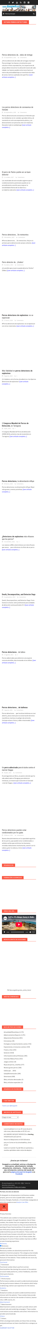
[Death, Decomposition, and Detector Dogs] (19, 574)
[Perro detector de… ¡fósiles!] (19, 256)
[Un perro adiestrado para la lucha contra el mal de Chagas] (19, 747)
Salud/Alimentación (10, 1074)
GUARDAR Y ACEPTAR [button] (7, 1328)
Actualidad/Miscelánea (11, 1032)
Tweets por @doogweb (9, 1106)
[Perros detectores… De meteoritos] (19, 214)
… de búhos (13, 652)
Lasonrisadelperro (10, 1129)
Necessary (5, 1246)
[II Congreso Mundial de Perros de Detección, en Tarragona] (19, 405)
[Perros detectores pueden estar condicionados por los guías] (19, 808)
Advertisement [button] (5, 1302)
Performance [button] (4, 1276)
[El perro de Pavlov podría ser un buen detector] (19, 151)
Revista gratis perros (11, 1068)
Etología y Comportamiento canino (16, 1044)
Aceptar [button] (19, 1202)
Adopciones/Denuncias (11, 1038)
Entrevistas (7, 1041)
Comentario (23, 57)
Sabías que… (8, 1071)
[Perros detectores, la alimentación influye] (19, 461)
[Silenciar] (30, 932)
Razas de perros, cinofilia (12, 1065)
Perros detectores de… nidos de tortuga (17, 55)
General (6, 1053)
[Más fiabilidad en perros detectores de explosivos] (19, 350)
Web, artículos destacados (12, 1079)
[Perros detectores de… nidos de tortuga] (19, 42)
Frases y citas (8, 1050)
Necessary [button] (3, 1243)
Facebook (19, 1174)
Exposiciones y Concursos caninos (15, 1047)
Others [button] (2, 1316)
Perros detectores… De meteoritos (15, 235)
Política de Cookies (20, 1187)
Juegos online (8, 1062)
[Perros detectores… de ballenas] (19, 687)
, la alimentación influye (18, 481)
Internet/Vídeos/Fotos (11, 1059)
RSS (22, 1183)
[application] (19, 924)
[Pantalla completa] (33, 932)
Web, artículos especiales (12, 1082)
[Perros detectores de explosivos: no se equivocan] (19, 295)
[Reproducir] (4, 932)
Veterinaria (7, 1076)
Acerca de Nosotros (8, 1187)
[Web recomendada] (19, 1011)
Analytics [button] (3, 1288)
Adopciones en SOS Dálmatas (20, 1139)
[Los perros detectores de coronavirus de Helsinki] (19, 94)
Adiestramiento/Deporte (12, 1035)
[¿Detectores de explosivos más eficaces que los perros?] (19, 516)
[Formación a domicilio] (19, 893)
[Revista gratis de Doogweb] (19, 966)
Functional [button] (3, 1262)
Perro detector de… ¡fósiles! (12, 262)
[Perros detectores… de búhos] (19, 632)
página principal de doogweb (21, 1172)
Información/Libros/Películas (14, 1056)
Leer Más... (25, 1202)
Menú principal (10, 14)
